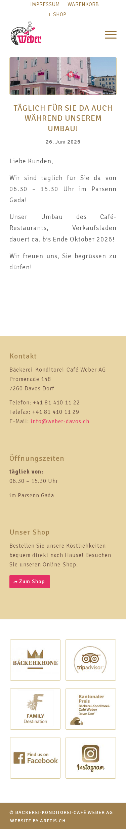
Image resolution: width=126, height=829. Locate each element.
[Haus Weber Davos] (63, 76)
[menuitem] (107, 33)
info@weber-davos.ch (60, 421)
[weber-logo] (52, 33)
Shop (59, 14)
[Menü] (107, 33)
